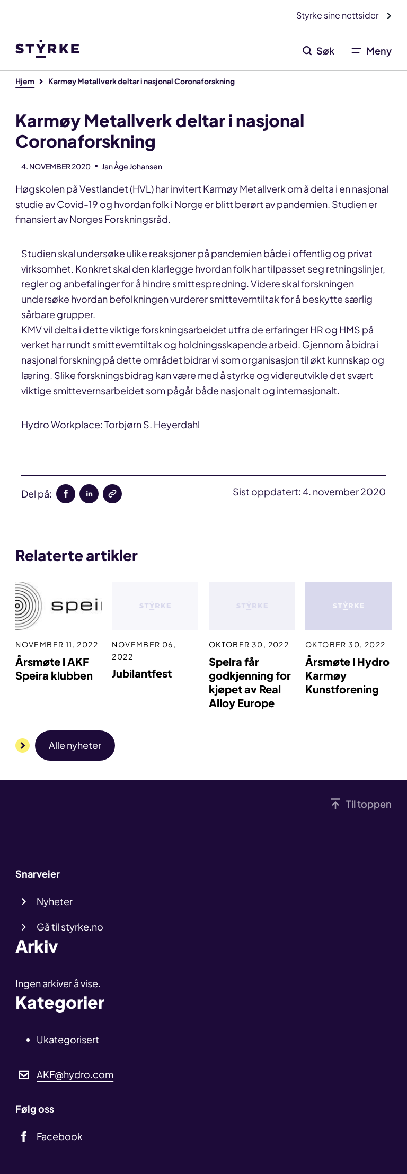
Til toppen (369, 804)
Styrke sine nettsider (338, 15)
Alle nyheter (75, 745)
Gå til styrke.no (70, 926)
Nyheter (55, 901)
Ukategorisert (68, 1039)
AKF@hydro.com (75, 1074)
